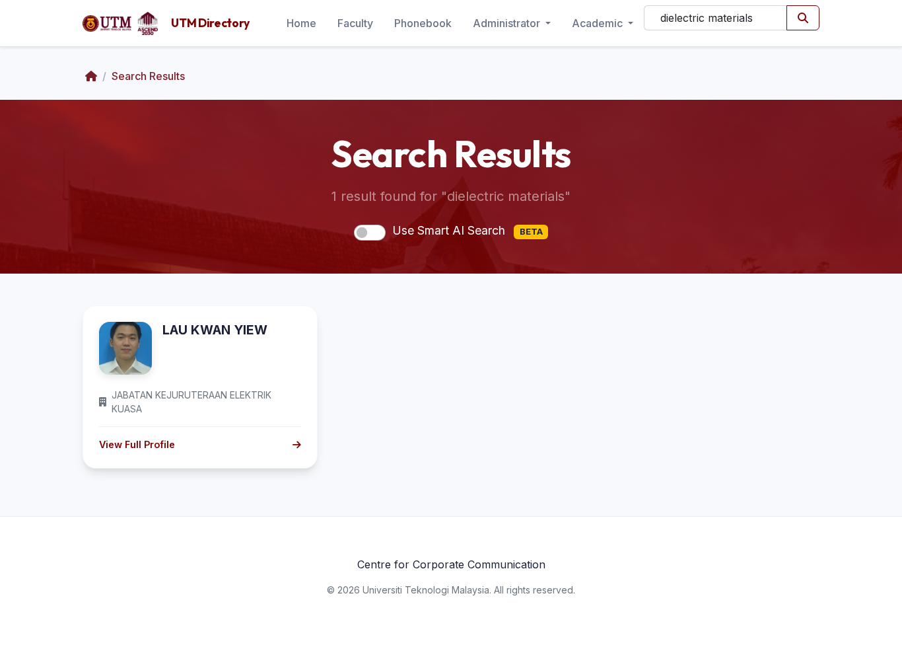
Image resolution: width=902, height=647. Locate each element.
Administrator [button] (508, 23)
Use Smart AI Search (467, 230)
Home (301, 23)
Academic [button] (598, 23)
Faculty (355, 23)
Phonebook (423, 23)
